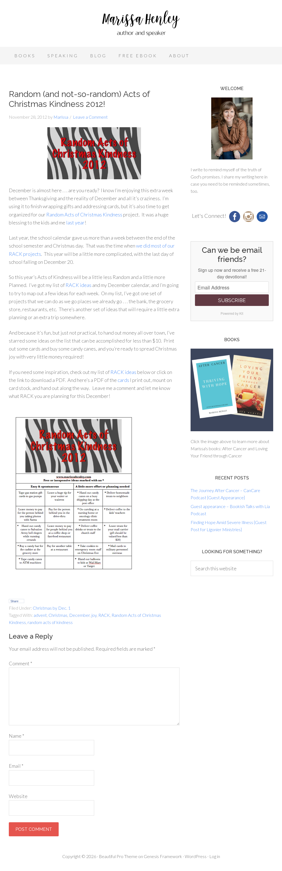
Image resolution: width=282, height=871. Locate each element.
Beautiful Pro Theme (118, 856)
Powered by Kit (232, 313)
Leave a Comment (90, 117)
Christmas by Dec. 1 (51, 607)
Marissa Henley (141, 24)
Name (16, 736)
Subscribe (232, 300)
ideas (130, 372)
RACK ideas (78, 285)
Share (14, 601)
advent (40, 615)
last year (75, 222)
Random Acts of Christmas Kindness (84, 214)
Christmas (57, 615)
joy (94, 615)
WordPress (196, 856)
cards (123, 380)
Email (16, 766)
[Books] (232, 390)
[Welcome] (232, 128)
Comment (20, 663)
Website (18, 796)
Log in (214, 856)
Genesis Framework (163, 856)
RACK (117, 372)
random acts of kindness (50, 622)
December (79, 615)
